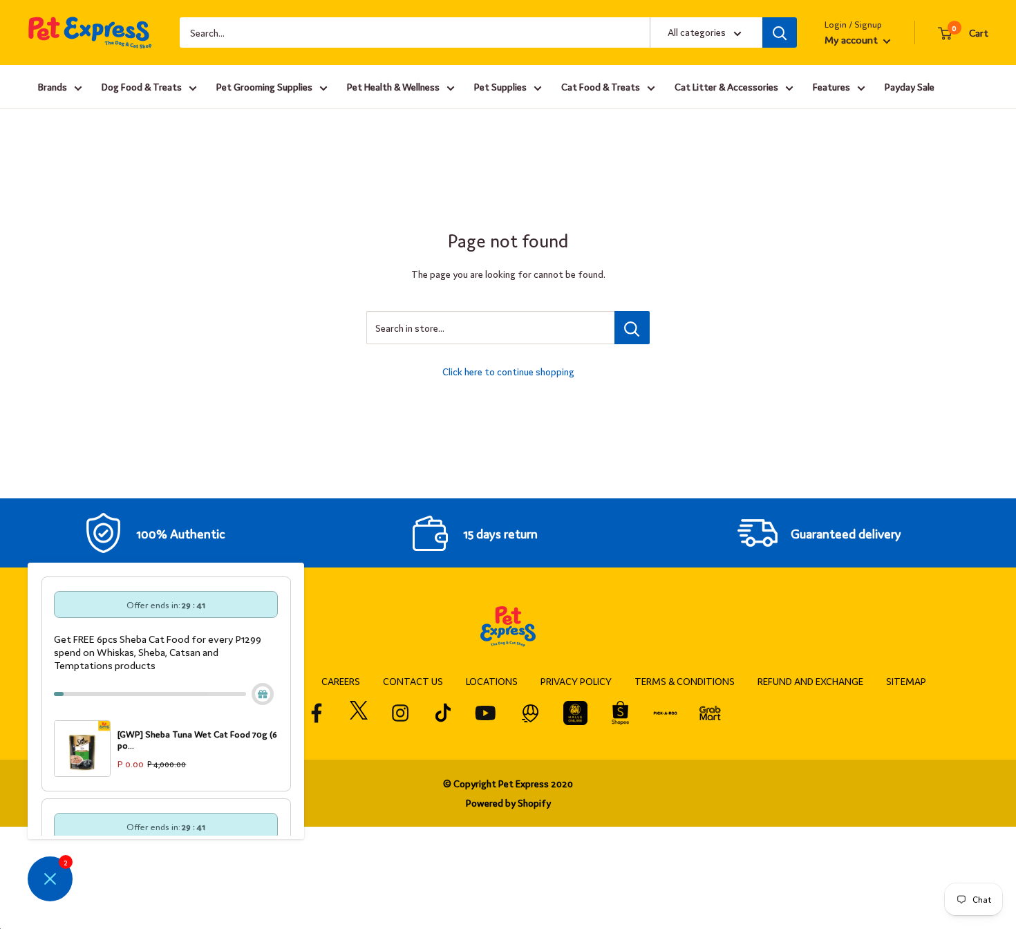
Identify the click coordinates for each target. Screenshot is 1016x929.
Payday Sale (909, 86)
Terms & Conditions (684, 681)
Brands (52, 86)
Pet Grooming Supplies (264, 86)
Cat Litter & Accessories (726, 86)
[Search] (779, 32)
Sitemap (906, 681)
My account (852, 39)
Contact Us (413, 681)
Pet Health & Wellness (393, 86)
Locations (492, 681)
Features (831, 86)
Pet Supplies (500, 86)
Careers (340, 681)
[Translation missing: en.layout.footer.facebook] (316, 713)
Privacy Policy (576, 681)
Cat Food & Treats (600, 86)
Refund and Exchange (810, 681)
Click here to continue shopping (508, 371)
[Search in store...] (632, 327)
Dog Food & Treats (142, 86)
